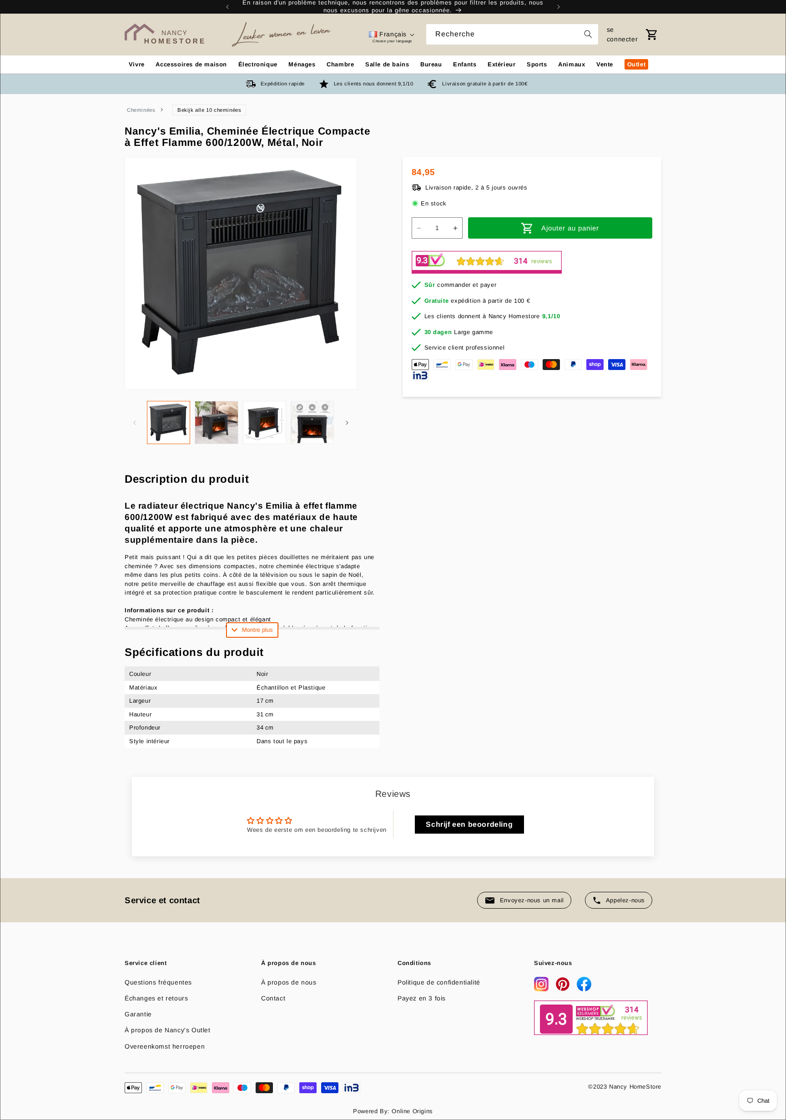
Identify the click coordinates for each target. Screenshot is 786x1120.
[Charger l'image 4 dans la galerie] (312, 422)
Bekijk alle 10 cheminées (209, 110)
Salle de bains (387, 64)
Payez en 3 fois (422, 998)
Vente (604, 64)
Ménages (301, 64)
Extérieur (501, 64)
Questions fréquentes (158, 982)
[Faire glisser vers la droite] (347, 423)
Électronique (257, 64)
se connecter (622, 34)
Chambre (340, 64)
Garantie (138, 1014)
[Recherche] (588, 34)
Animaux (571, 64)
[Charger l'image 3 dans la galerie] (264, 422)
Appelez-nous (625, 900)
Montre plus (257, 629)
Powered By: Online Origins (393, 1111)
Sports (537, 64)
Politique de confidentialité (439, 982)
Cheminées (141, 110)
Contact (273, 998)
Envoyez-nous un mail (532, 900)
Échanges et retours (156, 998)
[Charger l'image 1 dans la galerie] (168, 422)
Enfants (464, 64)
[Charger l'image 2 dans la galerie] (216, 422)
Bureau (431, 64)
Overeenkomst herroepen (165, 1046)
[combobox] (512, 34)
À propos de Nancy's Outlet (168, 1030)
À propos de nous (289, 982)
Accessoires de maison (191, 64)
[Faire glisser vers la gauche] (135, 423)
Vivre (137, 64)
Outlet (636, 64)
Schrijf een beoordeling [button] (469, 824)
